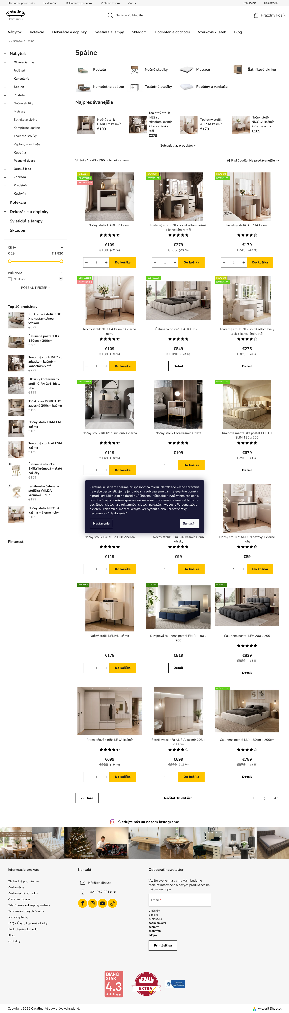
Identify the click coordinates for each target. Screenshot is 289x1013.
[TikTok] (112, 903)
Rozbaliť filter (34, 288)
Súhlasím (189, 523)
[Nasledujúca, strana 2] (265, 798)
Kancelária (21, 78)
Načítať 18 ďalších (178, 798)
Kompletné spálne (27, 128)
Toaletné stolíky (25, 136)
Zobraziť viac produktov (176, 145)
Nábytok (18, 53)
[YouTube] (102, 903)
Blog (11, 935)
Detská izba (22, 169)
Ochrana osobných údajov (26, 911)
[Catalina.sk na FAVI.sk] (146, 984)
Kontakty (14, 941)
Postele (19, 95)
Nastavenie (101, 523)
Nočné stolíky (23, 103)
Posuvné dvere (24, 161)
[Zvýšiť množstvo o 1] (106, 262)
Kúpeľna (20, 152)
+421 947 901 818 (102, 892)
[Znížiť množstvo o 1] (86, 262)
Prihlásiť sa (163, 945)
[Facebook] (82, 903)
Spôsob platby (18, 917)
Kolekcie (18, 202)
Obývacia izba (24, 62)
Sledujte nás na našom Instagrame (148, 822)
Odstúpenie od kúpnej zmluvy (29, 905)
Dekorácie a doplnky (29, 211)
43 (276, 798)
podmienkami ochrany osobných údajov (157, 929)
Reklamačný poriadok (79, 3)
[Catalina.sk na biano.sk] (114, 984)
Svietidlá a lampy (26, 221)
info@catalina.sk (99, 882)
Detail (178, 366)
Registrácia (270, 3)
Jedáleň (19, 70)
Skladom (18, 230)
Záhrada (20, 177)
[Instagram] (92, 903)
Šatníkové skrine (25, 119)
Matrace (19, 111)
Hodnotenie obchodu (23, 929)
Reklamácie (50, 3)
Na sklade (38, 279)
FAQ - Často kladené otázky (27, 923)
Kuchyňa (20, 193)
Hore (89, 798)
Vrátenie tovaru (110, 3)
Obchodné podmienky (21, 3)
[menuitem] (15, 32)
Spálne (19, 87)
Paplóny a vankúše (27, 144)
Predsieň (20, 185)
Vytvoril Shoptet (269, 1008)
